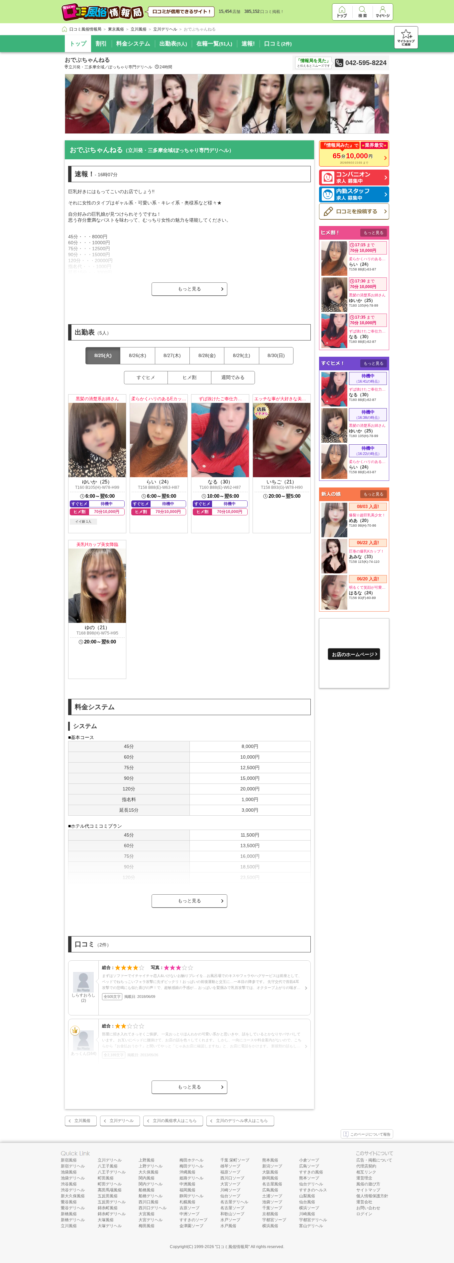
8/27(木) (172, 355)
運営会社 (364, 1202)
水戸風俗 (228, 1226)
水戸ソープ (230, 1220)
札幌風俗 (187, 1202)
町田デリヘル (110, 1184)
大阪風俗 (270, 1172)
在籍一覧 (214, 43)
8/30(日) (276, 355)
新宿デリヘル (73, 1166)
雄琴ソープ (230, 1166)
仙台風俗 (307, 1202)
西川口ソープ (232, 1178)
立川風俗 (82, 1120)
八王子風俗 (108, 1166)
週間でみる (233, 377)
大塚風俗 (106, 1220)
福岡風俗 (187, 1190)
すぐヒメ (146, 377)
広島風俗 (270, 1190)
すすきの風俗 (311, 1172)
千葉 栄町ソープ (234, 1160)
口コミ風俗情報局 (232, 1246)
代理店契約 (366, 1166)
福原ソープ (230, 1172)
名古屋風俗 (272, 1184)
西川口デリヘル (153, 1208)
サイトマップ (368, 1190)
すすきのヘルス (313, 1190)
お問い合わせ (368, 1208)
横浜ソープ (309, 1208)
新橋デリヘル (73, 1220)
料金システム (133, 43)
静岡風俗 (270, 1178)
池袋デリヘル (73, 1178)
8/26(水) (137, 355)
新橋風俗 (69, 1214)
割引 (101, 43)
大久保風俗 (149, 1172)
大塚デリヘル (110, 1226)
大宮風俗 (147, 1214)
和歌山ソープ (232, 1214)
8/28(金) (207, 355)
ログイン (364, 1214)
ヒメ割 (189, 377)
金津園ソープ (191, 1226)
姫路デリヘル (191, 1178)
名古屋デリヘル (234, 1202)
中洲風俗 (187, 1184)
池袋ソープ (272, 1202)
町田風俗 (106, 1178)
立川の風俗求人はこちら (175, 1120)
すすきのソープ (193, 1220)
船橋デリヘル (151, 1196)
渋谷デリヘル (73, 1190)
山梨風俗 (307, 1196)
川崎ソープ (230, 1190)
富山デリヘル (311, 1226)
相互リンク (366, 1172)
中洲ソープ (189, 1214)
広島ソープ (309, 1166)
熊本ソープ (309, 1178)
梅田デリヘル (191, 1166)
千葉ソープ (272, 1208)
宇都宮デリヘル (313, 1220)
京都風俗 (270, 1214)
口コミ (278, 43)
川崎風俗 (307, 1214)
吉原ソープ (189, 1208)
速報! (248, 43)
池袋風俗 (69, 1172)
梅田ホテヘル (191, 1160)
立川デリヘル (122, 1120)
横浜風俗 (270, 1226)
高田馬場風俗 (110, 1190)
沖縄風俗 (187, 1172)
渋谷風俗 (69, 1184)
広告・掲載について (374, 1160)
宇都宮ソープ (274, 1220)
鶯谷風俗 (69, 1202)
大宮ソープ (230, 1184)
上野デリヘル (151, 1166)
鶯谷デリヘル (73, 1208)
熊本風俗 (270, 1160)
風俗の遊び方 (368, 1184)
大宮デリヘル (151, 1220)
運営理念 (364, 1178)
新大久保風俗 (73, 1196)
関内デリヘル (151, 1184)
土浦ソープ (272, 1196)
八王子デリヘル (112, 1172)
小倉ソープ (309, 1160)
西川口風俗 (149, 1202)
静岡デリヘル (191, 1196)
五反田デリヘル (112, 1202)
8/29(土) (241, 355)
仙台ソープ (230, 1196)
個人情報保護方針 (372, 1196)
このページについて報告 (370, 1134)
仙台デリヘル (311, 1184)
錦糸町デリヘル (112, 1214)
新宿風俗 (69, 1160)
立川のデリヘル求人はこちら (242, 1120)
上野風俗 (147, 1160)
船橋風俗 (147, 1190)
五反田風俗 (108, 1196)
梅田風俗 (147, 1226)
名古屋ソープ (232, 1208)
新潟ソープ (272, 1166)
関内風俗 (147, 1178)
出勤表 (173, 43)
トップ (77, 43)
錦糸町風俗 (108, 1208)
